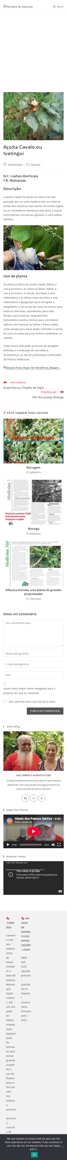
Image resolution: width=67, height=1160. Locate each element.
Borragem (33, 467)
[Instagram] (33, 798)
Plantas (36, 164)
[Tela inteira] (59, 844)
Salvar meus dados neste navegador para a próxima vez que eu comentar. (29, 691)
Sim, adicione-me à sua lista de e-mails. (32, 701)
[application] (33, 831)
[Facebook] (25, 798)
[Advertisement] (33, 48)
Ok (34, 1154)
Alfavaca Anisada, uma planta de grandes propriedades (33, 592)
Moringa (33, 529)
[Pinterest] (41, 798)
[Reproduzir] (8, 844)
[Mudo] (53, 844)
